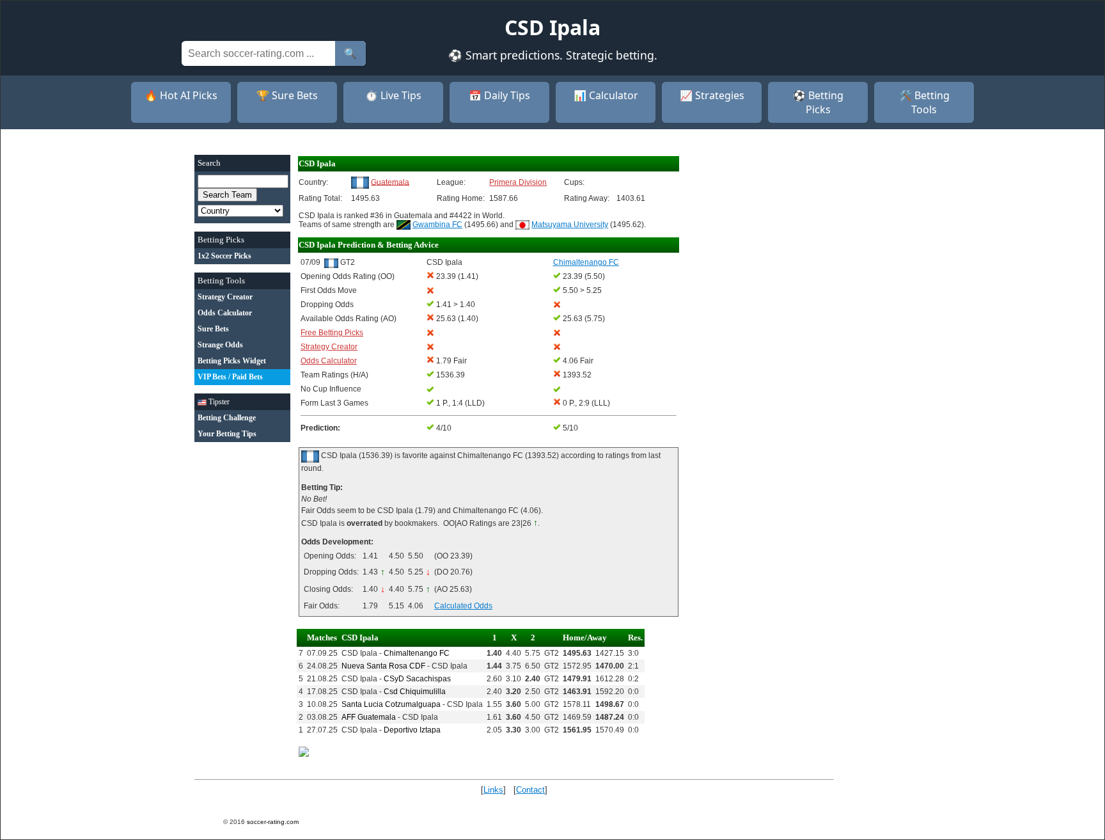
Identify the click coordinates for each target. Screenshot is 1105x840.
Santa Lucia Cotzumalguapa (391, 704)
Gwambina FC (437, 224)
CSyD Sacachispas (417, 678)
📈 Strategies (712, 95)
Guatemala (390, 181)
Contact (530, 790)
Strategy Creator (329, 346)
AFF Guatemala (368, 717)
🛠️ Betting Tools (924, 102)
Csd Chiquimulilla (415, 691)
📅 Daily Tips (499, 95)
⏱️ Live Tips (393, 95)
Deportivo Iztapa (412, 729)
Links (493, 790)
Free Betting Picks (332, 332)
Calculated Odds (463, 605)
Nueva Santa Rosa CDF (383, 666)
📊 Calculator (606, 95)
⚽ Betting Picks (818, 102)
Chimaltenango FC (417, 653)
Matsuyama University (569, 224)
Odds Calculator (329, 360)
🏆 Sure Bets (287, 95)
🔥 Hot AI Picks (181, 95)
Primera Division (518, 182)
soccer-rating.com (273, 821)
